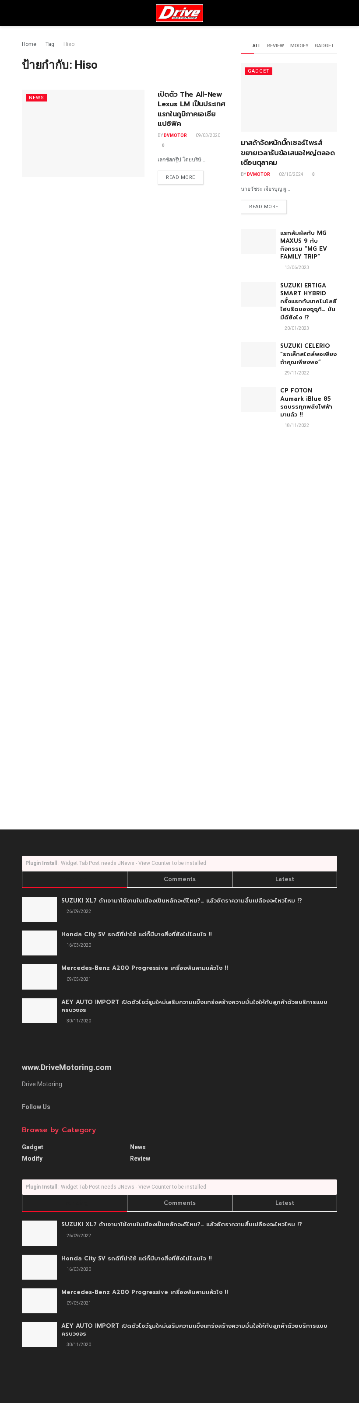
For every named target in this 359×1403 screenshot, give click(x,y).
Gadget (324, 46)
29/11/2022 (296, 373)
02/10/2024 (290, 174)
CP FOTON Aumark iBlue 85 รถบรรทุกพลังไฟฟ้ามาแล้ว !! (306, 402)
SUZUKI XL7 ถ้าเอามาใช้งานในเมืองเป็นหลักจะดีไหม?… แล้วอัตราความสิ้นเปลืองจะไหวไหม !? (181, 900)
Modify (299, 46)
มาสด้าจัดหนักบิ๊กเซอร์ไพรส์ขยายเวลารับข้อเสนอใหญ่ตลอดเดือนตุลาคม (288, 153)
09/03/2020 (207, 135)
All (257, 46)
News (36, 98)
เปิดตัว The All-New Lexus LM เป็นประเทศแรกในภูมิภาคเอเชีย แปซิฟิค (191, 109)
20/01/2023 (296, 328)
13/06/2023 (296, 267)
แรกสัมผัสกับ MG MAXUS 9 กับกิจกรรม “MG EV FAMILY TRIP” (303, 245)
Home (29, 44)
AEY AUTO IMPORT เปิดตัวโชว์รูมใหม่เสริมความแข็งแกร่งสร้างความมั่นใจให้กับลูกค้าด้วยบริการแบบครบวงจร (194, 1006)
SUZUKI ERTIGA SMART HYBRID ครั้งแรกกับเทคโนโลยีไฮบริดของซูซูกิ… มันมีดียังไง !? (308, 301)
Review (275, 46)
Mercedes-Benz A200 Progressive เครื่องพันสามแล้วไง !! (144, 968)
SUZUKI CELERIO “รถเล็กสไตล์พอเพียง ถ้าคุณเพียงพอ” (308, 354)
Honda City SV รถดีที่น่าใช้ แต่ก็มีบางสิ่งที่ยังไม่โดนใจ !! (136, 934)
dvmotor (175, 135)
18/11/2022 (296, 425)
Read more (180, 177)
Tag (50, 44)
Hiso (68, 44)
